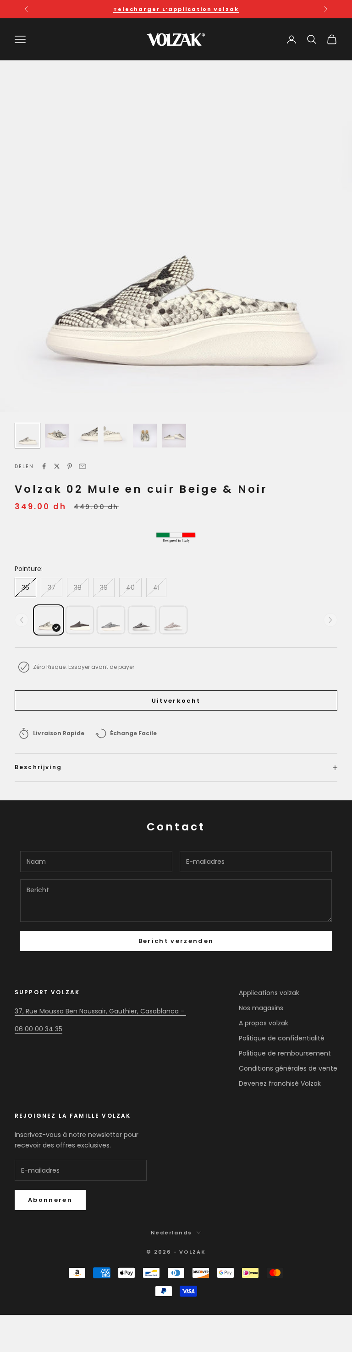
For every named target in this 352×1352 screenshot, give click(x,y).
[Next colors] (330, 620)
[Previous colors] (21, 620)
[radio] (48, 620)
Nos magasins (261, 1008)
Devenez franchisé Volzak (280, 1083)
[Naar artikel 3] (86, 435)
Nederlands (171, 1232)
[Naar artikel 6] (174, 435)
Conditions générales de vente (288, 1068)
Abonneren (50, 1200)
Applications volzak (269, 992)
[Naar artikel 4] (115, 435)
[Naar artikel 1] (27, 435)
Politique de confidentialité (281, 1038)
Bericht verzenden (176, 941)
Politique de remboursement (285, 1053)
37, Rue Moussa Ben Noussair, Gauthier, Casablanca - (100, 1011)
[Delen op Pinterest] (69, 466)
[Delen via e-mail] (82, 466)
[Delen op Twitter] (56, 466)
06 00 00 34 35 (38, 1029)
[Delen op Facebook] (44, 466)
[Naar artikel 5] (145, 435)
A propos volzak (263, 1023)
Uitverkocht (176, 700)
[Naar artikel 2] (57, 435)
